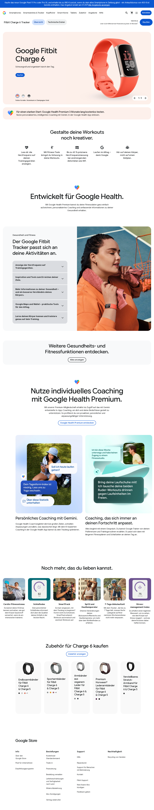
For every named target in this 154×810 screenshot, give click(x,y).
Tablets (73, 13)
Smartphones (15, 13)
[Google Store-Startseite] (4, 13)
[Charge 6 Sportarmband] (56, 687)
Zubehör (82, 13)
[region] (77, 489)
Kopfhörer (50, 13)
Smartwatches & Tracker (33, 13)
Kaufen (146, 22)
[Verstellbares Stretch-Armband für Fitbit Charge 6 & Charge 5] (130, 687)
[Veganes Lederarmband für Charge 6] (80, 687)
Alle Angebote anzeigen (99, 5)
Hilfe (101, 13)
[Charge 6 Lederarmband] (105, 687)
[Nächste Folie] (145, 98)
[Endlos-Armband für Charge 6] (28, 687)
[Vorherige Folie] (135, 98)
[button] (126, 12)
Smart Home (62, 13)
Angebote (92, 13)
